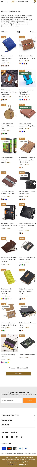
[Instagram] (7, 437)
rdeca (24, 100)
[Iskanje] (7, 2)
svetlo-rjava (20, 64)
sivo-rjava (8, 66)
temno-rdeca (26, 100)
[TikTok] (12, 437)
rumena (2, 299)
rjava (4, 66)
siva (22, 167)
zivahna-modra (20, 100)
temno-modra (22, 100)
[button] (17, 32)
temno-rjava (24, 64)
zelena (4, 134)
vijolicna (4, 299)
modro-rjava (2, 66)
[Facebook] (2, 437)
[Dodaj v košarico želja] (16, 48)
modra (22, 64)
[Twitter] (21, 437)
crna (26, 64)
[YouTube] (17, 437)
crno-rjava (6, 66)
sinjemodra (6, 362)
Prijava (29, 400)
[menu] (2, 2)
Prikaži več (18, 373)
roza (8, 299)
